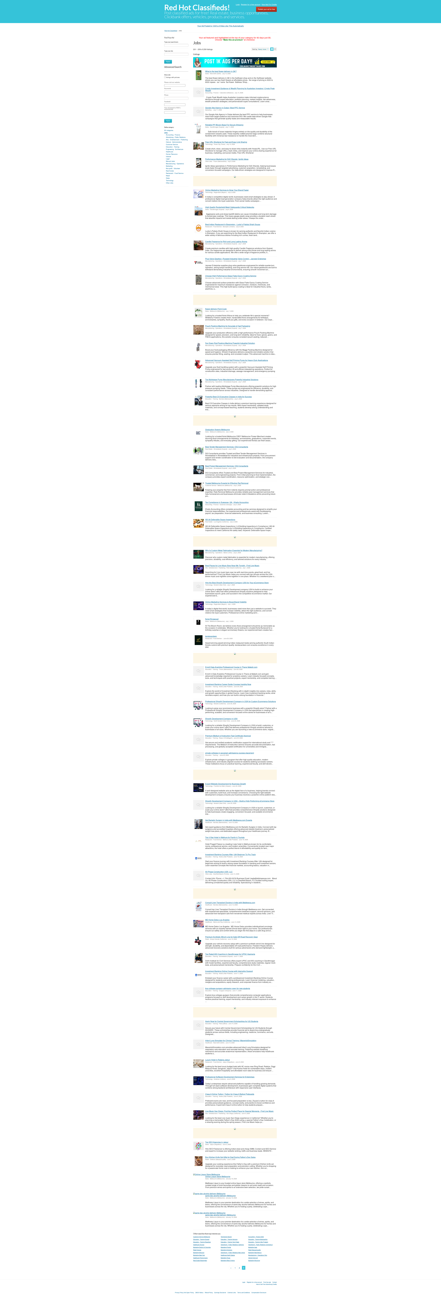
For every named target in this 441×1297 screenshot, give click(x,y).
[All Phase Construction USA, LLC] (198, 875)
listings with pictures (173, 77)
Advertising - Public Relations (176, 137)
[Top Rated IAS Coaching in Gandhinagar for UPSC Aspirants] (198, 958)
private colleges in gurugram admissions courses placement (229, 753)
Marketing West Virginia (228, 1260)
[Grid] (275, 49)
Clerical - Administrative (174, 142)
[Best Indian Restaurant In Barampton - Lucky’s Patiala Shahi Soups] (198, 228)
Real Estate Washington (200, 1260)
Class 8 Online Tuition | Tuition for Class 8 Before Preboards (229, 1094)
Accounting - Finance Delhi (256, 1237)
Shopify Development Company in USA (221, 718)
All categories (168, 130)
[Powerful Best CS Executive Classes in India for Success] (198, 400)
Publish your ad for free (266, 9)
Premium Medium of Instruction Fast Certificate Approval (228, 735)
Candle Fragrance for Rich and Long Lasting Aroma (226, 241)
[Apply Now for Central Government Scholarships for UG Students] (198, 1025)
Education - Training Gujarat (201, 1239)
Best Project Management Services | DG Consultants (226, 466)
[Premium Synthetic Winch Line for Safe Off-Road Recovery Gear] (198, 941)
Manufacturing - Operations (175, 163)
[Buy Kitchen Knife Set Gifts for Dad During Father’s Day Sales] (198, 1161)
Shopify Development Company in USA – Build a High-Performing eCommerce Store (239, 801)
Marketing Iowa (252, 1247)
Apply (168, 62)
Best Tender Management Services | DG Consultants (226, 446)
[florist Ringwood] (198, 623)
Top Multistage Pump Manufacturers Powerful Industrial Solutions (231, 379)
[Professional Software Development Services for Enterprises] (198, 1081)
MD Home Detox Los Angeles (217, 919)
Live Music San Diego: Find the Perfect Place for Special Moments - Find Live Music (239, 1111)
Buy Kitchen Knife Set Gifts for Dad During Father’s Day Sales (230, 1157)
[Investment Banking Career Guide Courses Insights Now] (198, 688)
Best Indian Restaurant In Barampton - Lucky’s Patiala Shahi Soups (232, 224)
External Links (232, 1292)
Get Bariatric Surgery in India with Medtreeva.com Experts (228, 820)
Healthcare (169, 152)
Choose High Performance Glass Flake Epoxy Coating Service (230, 275)
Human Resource (171, 154)
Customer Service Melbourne (201, 1237)
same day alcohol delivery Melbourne (220, 1195)
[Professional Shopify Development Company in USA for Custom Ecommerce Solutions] (198, 705)
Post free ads (267, 1282)
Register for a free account (250, 4)
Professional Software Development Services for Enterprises (229, 1077)
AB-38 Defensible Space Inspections (220, 519)
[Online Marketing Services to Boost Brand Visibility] (198, 606)
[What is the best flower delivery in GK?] (198, 75)
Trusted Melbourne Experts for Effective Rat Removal (226, 483)
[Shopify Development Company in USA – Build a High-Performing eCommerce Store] (198, 805)
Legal (168, 159)
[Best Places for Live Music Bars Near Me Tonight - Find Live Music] (198, 569)
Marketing (169, 166)
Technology (170, 180)
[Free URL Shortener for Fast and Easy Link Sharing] (198, 146)
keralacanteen (211, 636)
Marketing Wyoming (254, 1260)
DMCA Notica (199, 1292)
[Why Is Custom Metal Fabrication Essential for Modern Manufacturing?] (198, 554)
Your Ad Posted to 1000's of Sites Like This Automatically (220, 26)
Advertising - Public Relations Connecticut (260, 1245)
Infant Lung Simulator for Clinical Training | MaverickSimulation (230, 1040)
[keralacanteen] (198, 640)
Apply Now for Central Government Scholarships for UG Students (231, 1021)
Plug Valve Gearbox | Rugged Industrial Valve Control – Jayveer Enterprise (235, 258)
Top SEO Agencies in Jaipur (216, 1142)
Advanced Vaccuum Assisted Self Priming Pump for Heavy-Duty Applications (236, 360)
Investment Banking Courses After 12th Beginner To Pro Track (230, 854)
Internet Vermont (253, 1258)
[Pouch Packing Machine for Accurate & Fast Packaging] (198, 330)
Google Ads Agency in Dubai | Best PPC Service (225, 107)
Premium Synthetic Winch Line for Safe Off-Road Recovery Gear (231, 937)
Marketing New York (199, 1255)
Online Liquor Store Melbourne (217, 1176)
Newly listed (262, 49)
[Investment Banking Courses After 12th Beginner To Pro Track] (198, 858)
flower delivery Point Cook (216, 309)
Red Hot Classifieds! (197, 7)
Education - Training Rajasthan (202, 1242)
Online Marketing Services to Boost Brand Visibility (226, 602)
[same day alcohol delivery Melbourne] (209, 1194)
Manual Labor (170, 161)
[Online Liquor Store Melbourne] (206, 1174)
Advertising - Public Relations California (232, 1245)
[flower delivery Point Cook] (198, 313)
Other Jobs (169, 183)
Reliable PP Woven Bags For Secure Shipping (224, 124)
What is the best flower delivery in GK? (221, 71)
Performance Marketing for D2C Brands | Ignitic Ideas (226, 159)
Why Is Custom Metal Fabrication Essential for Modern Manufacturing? (233, 550)
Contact (274, 1282)
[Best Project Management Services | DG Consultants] (198, 470)
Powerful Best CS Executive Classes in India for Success (228, 396)
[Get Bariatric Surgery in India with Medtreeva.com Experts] (198, 824)
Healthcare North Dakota (228, 1255)
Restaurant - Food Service (174, 173)
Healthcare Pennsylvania (200, 1258)
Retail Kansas (197, 1250)
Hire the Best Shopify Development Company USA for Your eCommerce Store (237, 582)
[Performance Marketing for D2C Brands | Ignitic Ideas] (198, 163)
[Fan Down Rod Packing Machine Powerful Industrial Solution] (198, 347)
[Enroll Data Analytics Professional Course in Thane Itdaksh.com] (198, 671)
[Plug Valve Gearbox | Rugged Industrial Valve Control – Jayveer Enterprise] (198, 262)
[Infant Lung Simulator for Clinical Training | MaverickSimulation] (198, 1044)
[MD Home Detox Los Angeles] (198, 924)
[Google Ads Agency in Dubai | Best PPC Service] (198, 111)
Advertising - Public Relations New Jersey (233, 1253)
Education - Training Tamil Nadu (230, 1242)
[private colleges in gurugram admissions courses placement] (198, 757)
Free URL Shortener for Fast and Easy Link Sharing (226, 142)
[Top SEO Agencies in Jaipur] (198, 1146)
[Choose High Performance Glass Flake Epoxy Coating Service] (198, 280)
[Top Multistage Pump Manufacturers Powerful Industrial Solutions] (198, 383)
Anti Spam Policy (189, 1292)
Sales (168, 178)
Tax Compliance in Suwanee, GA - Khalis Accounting (227, 502)
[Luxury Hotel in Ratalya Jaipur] (198, 1064)
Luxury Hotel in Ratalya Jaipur (217, 1059)
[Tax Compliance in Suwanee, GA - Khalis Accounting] (198, 506)
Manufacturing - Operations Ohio (257, 1255)
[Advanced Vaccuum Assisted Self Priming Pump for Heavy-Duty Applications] (198, 364)
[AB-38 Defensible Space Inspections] (198, 523)
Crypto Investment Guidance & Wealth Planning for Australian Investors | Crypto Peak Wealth (240, 89)
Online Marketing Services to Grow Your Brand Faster (227, 190)
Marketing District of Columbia (202, 1247)
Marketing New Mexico (254, 1253)
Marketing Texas (225, 1258)
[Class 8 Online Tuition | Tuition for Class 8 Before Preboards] (198, 1098)
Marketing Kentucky (226, 1250)
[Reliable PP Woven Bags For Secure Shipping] (198, 129)
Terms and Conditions (243, 1292)
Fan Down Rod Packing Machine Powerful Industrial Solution (230, 343)
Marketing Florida (226, 1247)
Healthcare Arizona (198, 1245)
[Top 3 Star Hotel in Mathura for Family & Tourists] (198, 841)
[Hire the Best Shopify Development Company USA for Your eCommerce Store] (198, 586)
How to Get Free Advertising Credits (266, 1284)
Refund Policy (209, 1292)
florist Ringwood (211, 619)
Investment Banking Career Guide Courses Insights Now (228, 684)
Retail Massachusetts (254, 1250)
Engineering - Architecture (174, 149)
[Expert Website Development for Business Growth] (198, 788)
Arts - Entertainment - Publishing (177, 140)
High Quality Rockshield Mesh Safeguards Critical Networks (229, 207)
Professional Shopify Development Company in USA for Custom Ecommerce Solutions (240, 701)
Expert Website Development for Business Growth (225, 783)
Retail (168, 176)
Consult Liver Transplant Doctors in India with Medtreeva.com (230, 902)
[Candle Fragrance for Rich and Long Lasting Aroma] (198, 245)
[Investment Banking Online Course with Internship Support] (198, 975)
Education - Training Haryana (229, 1239)
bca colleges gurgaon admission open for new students (227, 988)
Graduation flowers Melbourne (217, 429)
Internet (168, 156)
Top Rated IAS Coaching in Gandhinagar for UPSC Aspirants (230, 954)
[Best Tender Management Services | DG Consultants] (198, 451)
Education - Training (172, 147)
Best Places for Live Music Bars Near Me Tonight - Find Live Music (232, 565)
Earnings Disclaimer (220, 1292)
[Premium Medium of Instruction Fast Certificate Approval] (198, 739)
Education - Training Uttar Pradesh (258, 1242)
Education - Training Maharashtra (257, 1239)
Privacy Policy (179, 1292)
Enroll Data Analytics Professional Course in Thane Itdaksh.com (231, 667)
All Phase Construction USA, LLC (219, 871)
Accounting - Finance (173, 135)
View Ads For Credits (269, 4)
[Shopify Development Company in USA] (198, 722)
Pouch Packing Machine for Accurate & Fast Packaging (227, 326)
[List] (272, 49)
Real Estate (170, 171)
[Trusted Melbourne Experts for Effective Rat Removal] (198, 487)
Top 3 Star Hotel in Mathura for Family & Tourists (225, 837)
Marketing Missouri (198, 1253)
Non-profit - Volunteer (173, 168)
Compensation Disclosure (258, 1292)
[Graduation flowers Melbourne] (198, 433)
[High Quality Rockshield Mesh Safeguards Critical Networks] (198, 211)
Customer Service (172, 144)
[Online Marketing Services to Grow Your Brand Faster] (198, 194)
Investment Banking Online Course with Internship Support (229, 971)
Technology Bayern (226, 1237)
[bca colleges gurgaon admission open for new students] (198, 992)
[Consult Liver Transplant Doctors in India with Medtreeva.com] (198, 906)
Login (238, 4)
